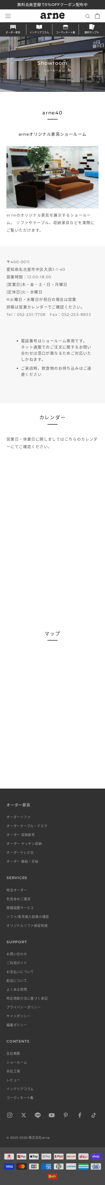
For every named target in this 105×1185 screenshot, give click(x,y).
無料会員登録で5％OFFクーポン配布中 (52, 4)
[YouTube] (51, 1116)
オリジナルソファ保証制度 (27, 926)
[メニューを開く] (8, 16)
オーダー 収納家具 (20, 835)
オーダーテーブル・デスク (26, 826)
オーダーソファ (18, 817)
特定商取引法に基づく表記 (27, 998)
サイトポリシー (18, 1016)
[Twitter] (23, 1116)
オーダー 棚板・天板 (22, 861)
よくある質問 (16, 990)
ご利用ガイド (16, 963)
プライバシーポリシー (23, 1007)
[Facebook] (79, 1116)
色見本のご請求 (18, 899)
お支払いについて (20, 972)
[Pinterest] (65, 1116)
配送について (16, 981)
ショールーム (16, 1062)
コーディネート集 (65, 32)
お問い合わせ (16, 954)
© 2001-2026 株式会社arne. (28, 1138)
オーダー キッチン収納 (24, 844)
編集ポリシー (16, 1025)
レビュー (13, 1080)
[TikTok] (93, 1116)
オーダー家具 (13, 32)
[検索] (87, 16)
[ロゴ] (52, 16)
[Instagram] (9, 1116)
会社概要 (13, 1054)
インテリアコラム (39, 32)
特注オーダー (16, 890)
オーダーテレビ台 (20, 853)
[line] (37, 1116)
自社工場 (13, 1071)
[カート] (97, 16)
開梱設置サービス (20, 908)
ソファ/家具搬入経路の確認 (27, 917)
